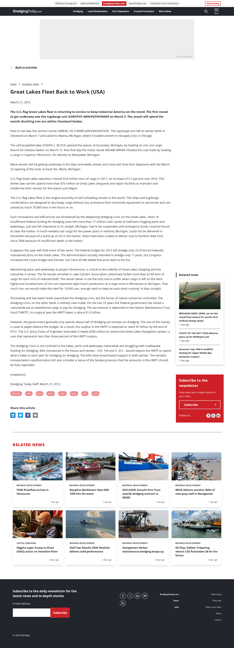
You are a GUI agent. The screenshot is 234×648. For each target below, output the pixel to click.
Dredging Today (30, 84)
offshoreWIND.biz (90, 3)
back (29, 394)
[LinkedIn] (218, 415)
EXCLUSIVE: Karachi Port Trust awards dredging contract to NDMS (141, 493)
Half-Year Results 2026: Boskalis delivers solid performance (90, 549)
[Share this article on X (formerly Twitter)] (20, 415)
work (95, 394)
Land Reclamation (97, 11)
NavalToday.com (137, 3)
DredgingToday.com (114, 3)
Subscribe (191, 405)
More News (165, 11)
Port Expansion (120, 11)
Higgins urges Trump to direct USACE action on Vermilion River (37, 549)
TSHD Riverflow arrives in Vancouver (33, 491)
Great (50, 394)
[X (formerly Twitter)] (213, 415)
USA (85, 394)
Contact (217, 619)
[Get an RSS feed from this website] (123, 603)
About (218, 613)
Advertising (213, 3)
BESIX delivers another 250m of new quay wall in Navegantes (195, 491)
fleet (39, 394)
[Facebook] (208, 415)
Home (13, 84)
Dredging (78, 11)
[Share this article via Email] (35, 415)
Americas (16, 394)
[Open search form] (206, 11)
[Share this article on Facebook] (27, 415)
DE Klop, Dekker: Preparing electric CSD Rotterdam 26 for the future (196, 551)
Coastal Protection (144, 11)
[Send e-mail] (145, 596)
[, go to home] (27, 11)
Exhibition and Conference (164, 3)
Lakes (62, 394)
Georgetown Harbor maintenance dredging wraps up (143, 549)
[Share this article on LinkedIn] (12, 415)
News (74, 394)
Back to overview (26, 67)
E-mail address (21, 603)
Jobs (177, 607)
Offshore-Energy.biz (66, 3)
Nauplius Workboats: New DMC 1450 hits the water (89, 491)
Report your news (213, 607)
